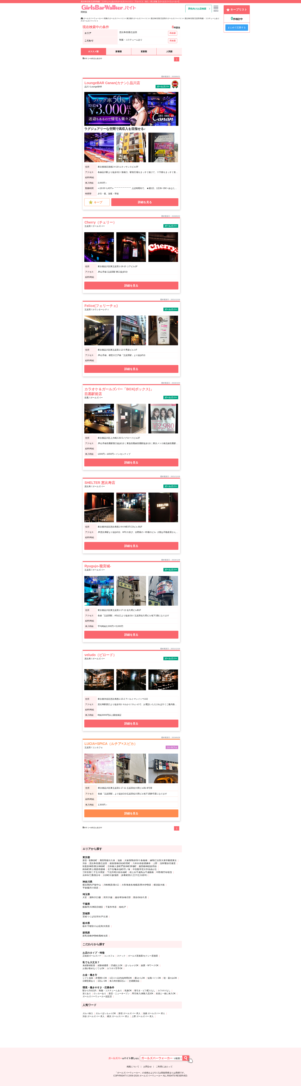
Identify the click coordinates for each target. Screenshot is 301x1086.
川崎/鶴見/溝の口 (111, 885)
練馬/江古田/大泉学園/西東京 (163, 860)
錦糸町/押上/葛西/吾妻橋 (94, 869)
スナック (121, 956)
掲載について (133, 1066)
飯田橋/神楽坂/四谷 (148, 866)
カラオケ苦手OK (114, 968)
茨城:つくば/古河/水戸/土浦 (95, 916)
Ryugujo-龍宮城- (97, 566)
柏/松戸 (122, 907)
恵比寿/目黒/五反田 (98, 863)
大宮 (85, 897)
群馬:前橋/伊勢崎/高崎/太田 (95, 936)
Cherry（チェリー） (100, 222)
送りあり (87, 993)
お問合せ (147, 1066)
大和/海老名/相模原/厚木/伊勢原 (136, 885)
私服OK (128, 990)
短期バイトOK (154, 978)
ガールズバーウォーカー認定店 (97, 996)
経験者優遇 (103, 965)
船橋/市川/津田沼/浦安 (93, 907)
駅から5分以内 (89, 990)
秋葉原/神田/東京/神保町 (94, 866)
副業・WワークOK (150, 965)
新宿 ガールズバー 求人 (129, 1013)
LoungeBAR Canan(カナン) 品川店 (112, 83)
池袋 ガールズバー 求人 (154, 1013)
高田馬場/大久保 (107, 860)
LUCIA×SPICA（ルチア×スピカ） (110, 744)
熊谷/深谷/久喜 (140, 897)
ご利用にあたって (164, 1066)
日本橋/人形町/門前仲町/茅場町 (122, 866)
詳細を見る (145, 202)
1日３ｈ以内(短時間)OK (121, 978)
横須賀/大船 (159, 885)
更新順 (144, 51)
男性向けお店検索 (197, 8)
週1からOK (139, 978)
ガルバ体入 (88, 1013)
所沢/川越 (107, 897)
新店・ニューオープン (119, 993)
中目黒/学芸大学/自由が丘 (145, 869)
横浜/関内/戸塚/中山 (92, 885)
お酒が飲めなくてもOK (93, 968)
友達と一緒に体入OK (166, 993)
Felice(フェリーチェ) (101, 306)
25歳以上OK (116, 965)
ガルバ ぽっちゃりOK (106, 1013)
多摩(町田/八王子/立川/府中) (134, 875)
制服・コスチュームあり (110, 990)
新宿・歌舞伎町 (90, 860)
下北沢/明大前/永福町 (117, 872)
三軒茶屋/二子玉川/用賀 (94, 872)
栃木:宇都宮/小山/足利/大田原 (96, 926)
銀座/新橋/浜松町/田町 (120, 863)
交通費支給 (134, 981)
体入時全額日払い (118, 981)
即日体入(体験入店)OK (142, 993)
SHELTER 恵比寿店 (99, 483)
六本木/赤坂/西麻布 (141, 863)
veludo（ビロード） (100, 655)
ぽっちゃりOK (131, 965)
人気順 (169, 51)
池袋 (120, 860)
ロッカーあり (100, 993)
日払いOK (102, 981)
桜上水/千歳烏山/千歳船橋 (142, 872)
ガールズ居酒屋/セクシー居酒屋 (143, 956)
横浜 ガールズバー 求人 (118, 1016)
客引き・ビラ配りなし (144, 990)
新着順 (118, 51)
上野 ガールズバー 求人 (143, 1016)
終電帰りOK (101, 978)
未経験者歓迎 (89, 965)
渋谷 (85, 863)
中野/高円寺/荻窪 (164, 872)
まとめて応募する (237, 27)
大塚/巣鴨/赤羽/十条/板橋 (135, 860)
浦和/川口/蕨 (95, 897)
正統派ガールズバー (92, 956)
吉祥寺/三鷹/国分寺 (91, 875)
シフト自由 (88, 978)
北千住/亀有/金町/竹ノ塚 (119, 869)
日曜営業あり (89, 981)
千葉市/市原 (111, 907)
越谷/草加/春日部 (123, 897)
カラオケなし (164, 990)
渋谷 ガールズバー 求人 (94, 1016)
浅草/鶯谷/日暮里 (168, 863)
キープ (98, 202)
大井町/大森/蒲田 (111, 875)
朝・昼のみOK (170, 978)
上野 (155, 863)
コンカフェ (109, 956)
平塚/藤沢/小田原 (90, 888)
